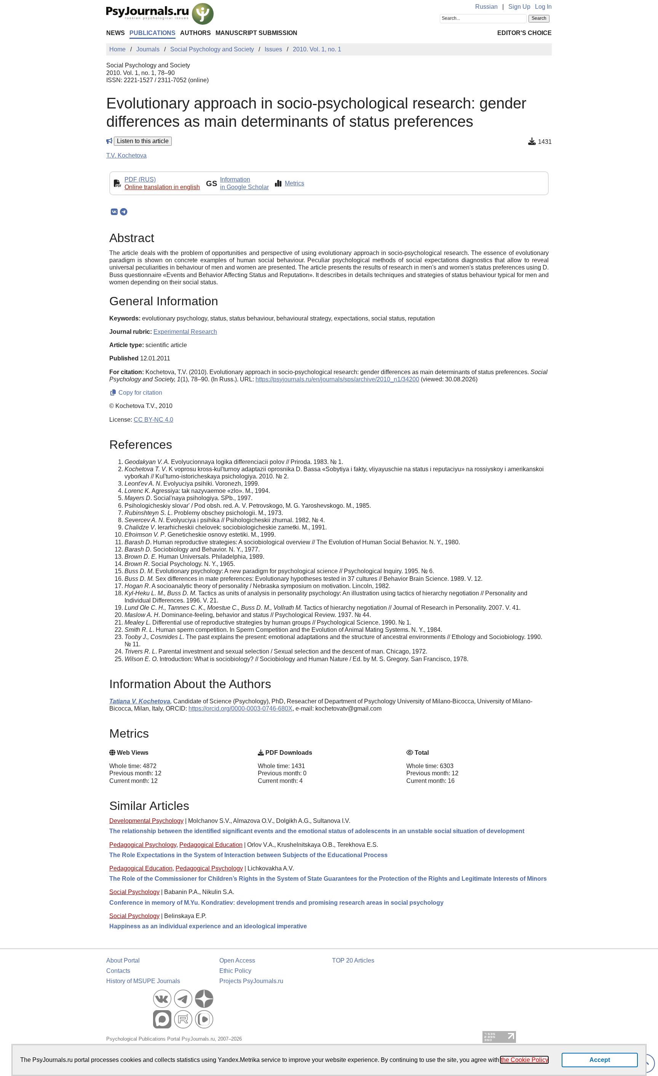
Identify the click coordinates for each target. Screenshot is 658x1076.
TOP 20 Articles (353, 960)
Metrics (294, 183)
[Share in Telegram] (123, 212)
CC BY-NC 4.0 (153, 419)
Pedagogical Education (211, 845)
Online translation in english (162, 187)
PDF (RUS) (140, 179)
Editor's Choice (524, 33)
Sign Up (519, 6)
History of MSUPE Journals (143, 981)
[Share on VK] (114, 212)
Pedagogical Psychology (142, 845)
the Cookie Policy (524, 1060)
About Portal (123, 960)
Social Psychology (134, 892)
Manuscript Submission (256, 33)
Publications (152, 33)
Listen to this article (143, 141)
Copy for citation (139, 392)
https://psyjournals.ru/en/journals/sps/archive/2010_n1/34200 (337, 379)
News (115, 33)
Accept (599, 1060)
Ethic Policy (235, 971)
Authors (195, 33)
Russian (486, 6)
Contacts (118, 971)
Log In (543, 6)
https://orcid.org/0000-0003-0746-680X (240, 708)
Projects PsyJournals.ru (251, 981)
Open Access (237, 960)
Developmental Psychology (146, 821)
